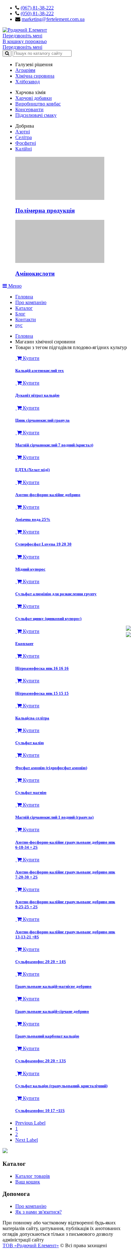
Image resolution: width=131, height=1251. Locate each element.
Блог (20, 313)
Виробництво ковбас (38, 103)
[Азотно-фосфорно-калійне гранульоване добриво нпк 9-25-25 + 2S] (16, 889)
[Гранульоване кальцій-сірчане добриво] (16, 998)
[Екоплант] (16, 631)
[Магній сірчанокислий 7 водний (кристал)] (16, 432)
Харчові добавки (33, 98)
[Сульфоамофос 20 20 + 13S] (16, 1048)
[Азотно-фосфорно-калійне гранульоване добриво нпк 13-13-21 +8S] (16, 919)
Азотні (22, 131)
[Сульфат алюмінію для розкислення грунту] (16, 581)
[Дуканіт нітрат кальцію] (16, 383)
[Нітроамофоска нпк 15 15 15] (16, 680)
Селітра (23, 137)
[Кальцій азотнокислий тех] (16, 358)
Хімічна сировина (34, 76)
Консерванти (29, 109)
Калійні (23, 148)
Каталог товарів (32, 1176)
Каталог (24, 308)
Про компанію (30, 302)
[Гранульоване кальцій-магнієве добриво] (16, 974)
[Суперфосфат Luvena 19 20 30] (16, 531)
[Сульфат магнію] (16, 780)
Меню (14, 286)
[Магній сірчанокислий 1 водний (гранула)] (16, 804)
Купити (30, 358)
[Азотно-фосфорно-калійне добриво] (16, 482)
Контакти (25, 319)
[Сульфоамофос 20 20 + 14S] (16, 949)
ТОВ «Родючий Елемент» (31, 1245)
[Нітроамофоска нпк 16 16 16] (16, 656)
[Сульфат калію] (16, 730)
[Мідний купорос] (16, 556)
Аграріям (25, 70)
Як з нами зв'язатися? (38, 1212)
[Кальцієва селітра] (16, 705)
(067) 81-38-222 (37, 7)
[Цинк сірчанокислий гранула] (16, 408)
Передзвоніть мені (22, 35)
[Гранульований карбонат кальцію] (16, 1023)
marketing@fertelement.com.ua (53, 19)
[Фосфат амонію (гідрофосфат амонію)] (16, 755)
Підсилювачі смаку (36, 115)
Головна (24, 296)
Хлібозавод (27, 81)
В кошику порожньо (25, 41)
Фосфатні (25, 143)
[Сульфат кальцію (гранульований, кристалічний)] (16, 1073)
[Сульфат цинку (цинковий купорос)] (16, 606)
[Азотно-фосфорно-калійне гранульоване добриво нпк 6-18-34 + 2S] (16, 829)
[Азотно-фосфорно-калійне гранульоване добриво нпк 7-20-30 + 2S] (16, 859)
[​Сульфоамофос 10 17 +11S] (16, 1098)
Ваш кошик (27, 1181)
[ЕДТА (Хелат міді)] (16, 457)
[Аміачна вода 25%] (16, 507)
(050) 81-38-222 (37, 13)
